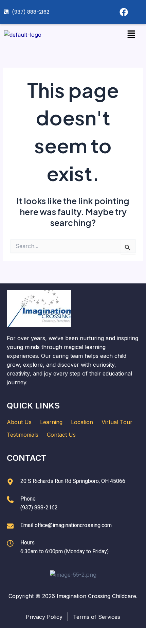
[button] (131, 34)
